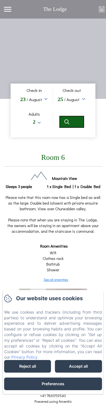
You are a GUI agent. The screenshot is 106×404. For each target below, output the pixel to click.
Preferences (53, 383)
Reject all (27, 366)
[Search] (71, 122)
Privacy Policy (24, 357)
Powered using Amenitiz (53, 401)
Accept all (78, 366)
